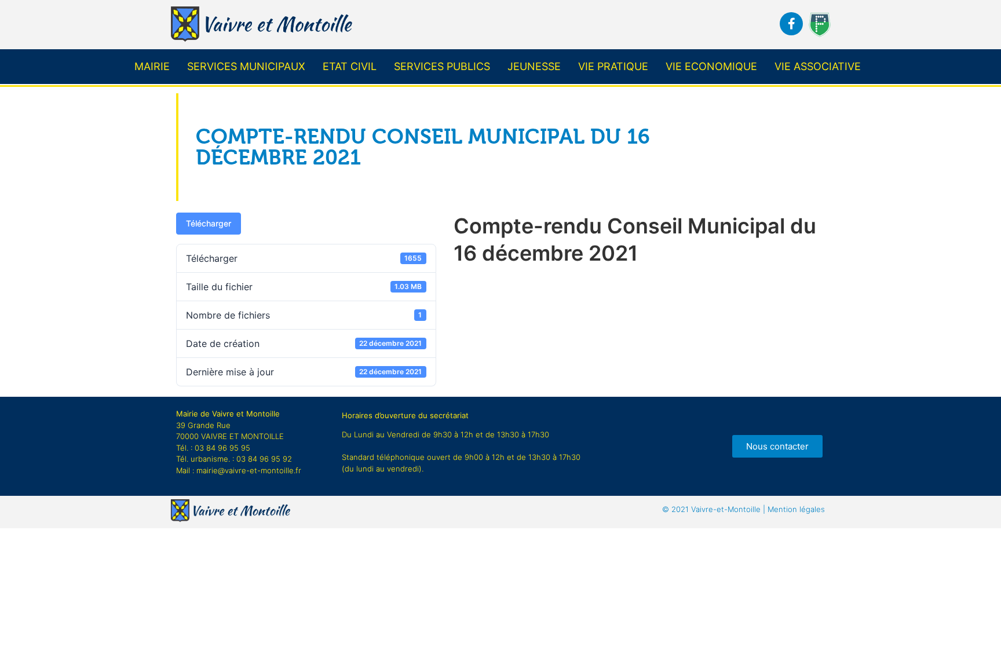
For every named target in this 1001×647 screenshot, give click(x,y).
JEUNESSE (534, 66)
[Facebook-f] (791, 23)
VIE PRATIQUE (613, 66)
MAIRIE (152, 66)
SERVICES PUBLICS (442, 66)
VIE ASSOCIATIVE (818, 66)
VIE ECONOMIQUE (711, 66)
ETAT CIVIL (350, 66)
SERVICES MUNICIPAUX (246, 66)
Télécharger (208, 223)
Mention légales (743, 509)
